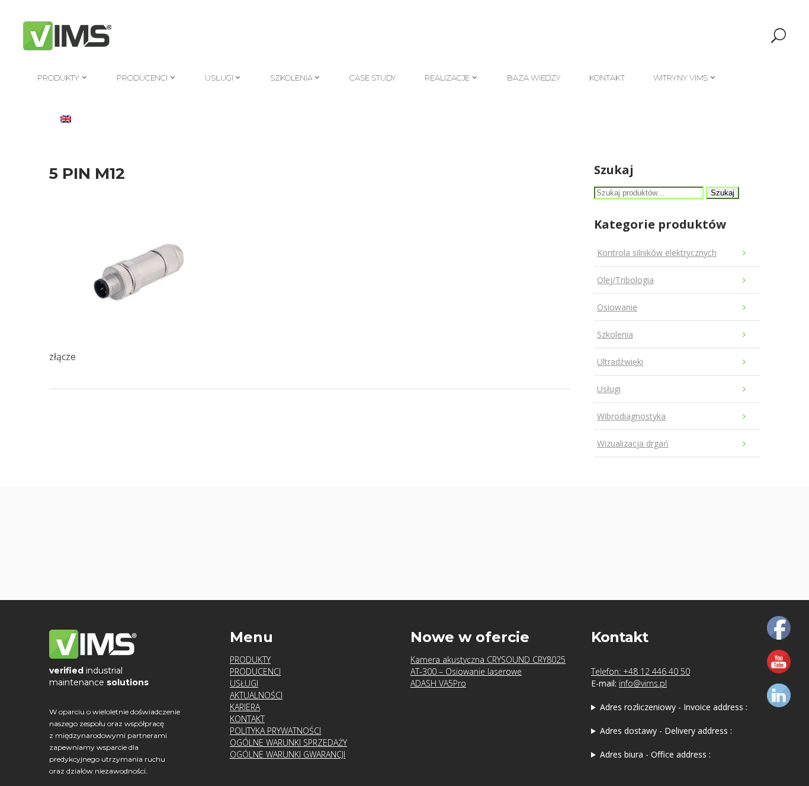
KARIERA (245, 707)
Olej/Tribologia (625, 279)
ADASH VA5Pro (438, 683)
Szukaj (722, 192)
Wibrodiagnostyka (631, 416)
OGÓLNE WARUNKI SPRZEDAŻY (288, 742)
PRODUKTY (250, 659)
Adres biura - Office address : (655, 754)
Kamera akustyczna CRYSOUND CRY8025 (488, 659)
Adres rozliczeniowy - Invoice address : (673, 707)
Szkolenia (615, 334)
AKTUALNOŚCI (256, 695)
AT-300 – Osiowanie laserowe (466, 671)
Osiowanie (617, 307)
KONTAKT (247, 718)
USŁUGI (244, 683)
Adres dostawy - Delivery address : (666, 730)
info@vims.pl (643, 683)
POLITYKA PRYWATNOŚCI (275, 730)
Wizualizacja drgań (633, 443)
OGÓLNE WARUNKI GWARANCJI (287, 754)
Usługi (609, 388)
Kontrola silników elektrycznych (657, 252)
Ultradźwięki (620, 361)
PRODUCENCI (255, 671)
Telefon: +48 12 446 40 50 (640, 671)
